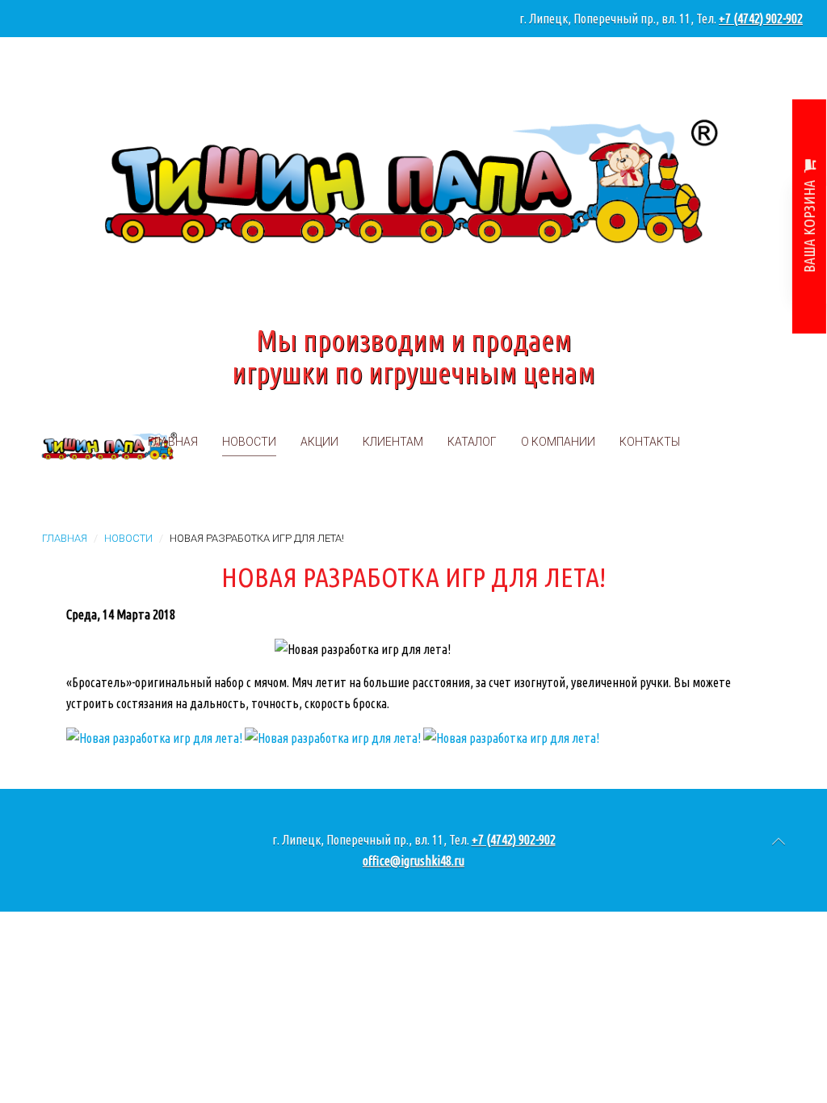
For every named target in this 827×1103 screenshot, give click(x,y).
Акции (319, 441)
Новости (249, 441)
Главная (173, 441)
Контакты (649, 441)
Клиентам (393, 441)
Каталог (472, 441)
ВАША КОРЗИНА (809, 226)
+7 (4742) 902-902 (761, 18)
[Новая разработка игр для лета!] (154, 736)
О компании (558, 441)
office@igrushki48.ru (413, 860)
